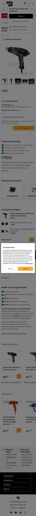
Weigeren (10, 268)
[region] (18, 258)
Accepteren (25, 268)
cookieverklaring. (29, 263)
